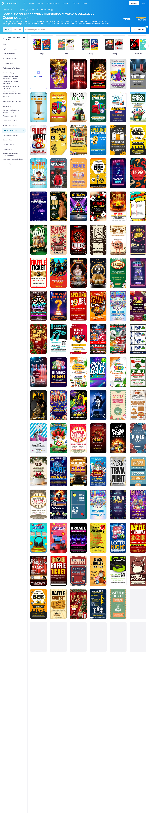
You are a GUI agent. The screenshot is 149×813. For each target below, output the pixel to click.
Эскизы (7, 30)
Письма (17, 30)
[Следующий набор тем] (146, 46)
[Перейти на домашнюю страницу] (9, 3)
